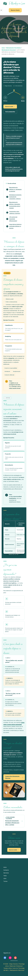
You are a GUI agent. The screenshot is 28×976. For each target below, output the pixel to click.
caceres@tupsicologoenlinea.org (15, 922)
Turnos (5, 881)
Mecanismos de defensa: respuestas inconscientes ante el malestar (13, 205)
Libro (4, 878)
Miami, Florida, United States (15, 919)
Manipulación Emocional (9, 50)
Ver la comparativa (10, 111)
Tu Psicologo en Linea (17, 3)
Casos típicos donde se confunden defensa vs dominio (14, 226)
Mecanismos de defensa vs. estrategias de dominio (14, 189)
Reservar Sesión (15, 10)
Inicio (3, 47)
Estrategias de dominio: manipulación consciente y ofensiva (14, 196)
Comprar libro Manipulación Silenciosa (12, 777)
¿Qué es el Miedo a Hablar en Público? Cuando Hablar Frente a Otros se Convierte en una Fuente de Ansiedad (13, 903)
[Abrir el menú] (1, 10)
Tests (5, 875)
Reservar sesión (9, 106)
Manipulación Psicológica (13, 47)
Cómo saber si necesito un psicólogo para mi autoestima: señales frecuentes (13, 894)
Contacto (6, 870)
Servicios (6, 873)
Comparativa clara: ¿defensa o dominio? (13, 212)
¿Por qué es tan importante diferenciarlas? (12, 219)
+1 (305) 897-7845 (15, 925)
